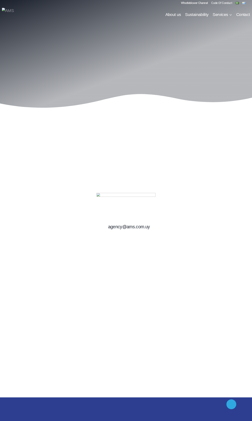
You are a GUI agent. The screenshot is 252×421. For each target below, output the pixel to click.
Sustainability (196, 14)
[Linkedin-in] (231, 404)
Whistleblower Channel (194, 3)
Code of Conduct (221, 3)
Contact (243, 14)
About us (173, 14)
